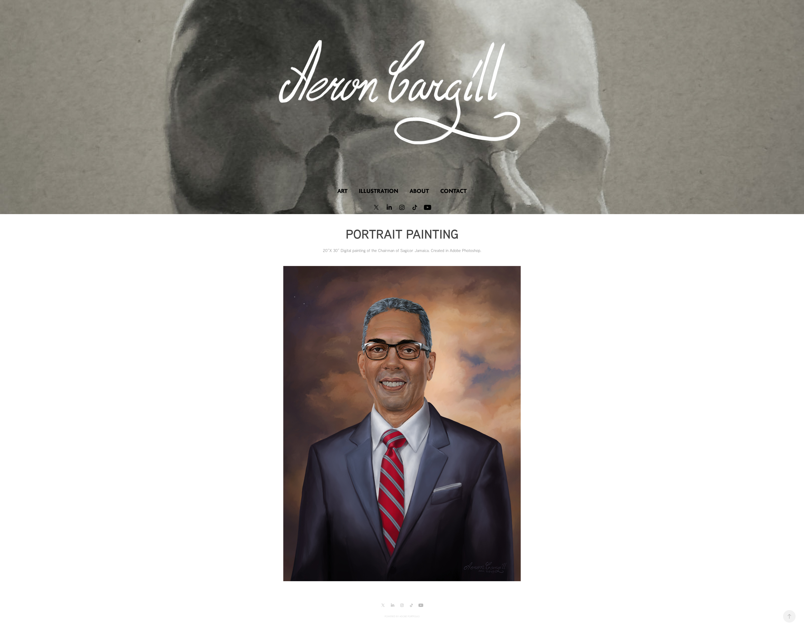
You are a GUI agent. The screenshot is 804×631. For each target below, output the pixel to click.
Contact (453, 191)
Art (342, 191)
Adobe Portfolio (409, 616)
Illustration (378, 191)
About (419, 191)
